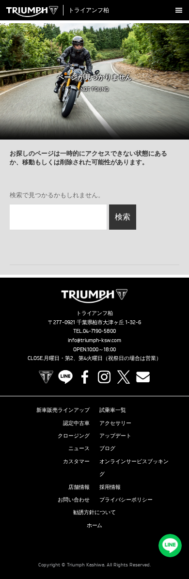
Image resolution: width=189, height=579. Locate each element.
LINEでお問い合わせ (170, 545)
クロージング (74, 435)
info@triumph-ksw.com (94, 340)
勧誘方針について (94, 512)
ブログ (107, 448)
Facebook (85, 377)
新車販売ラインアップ (63, 410)
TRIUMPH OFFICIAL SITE (46, 377)
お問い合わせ (74, 499)
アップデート (115, 435)
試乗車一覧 (112, 410)
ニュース (79, 448)
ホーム (95, 525)
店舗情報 (79, 487)
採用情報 (110, 487)
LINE (65, 377)
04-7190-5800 (99, 331)
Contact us (143, 377)
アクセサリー (115, 423)
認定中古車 (76, 423)
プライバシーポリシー (126, 499)
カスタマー (76, 461)
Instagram (104, 377)
